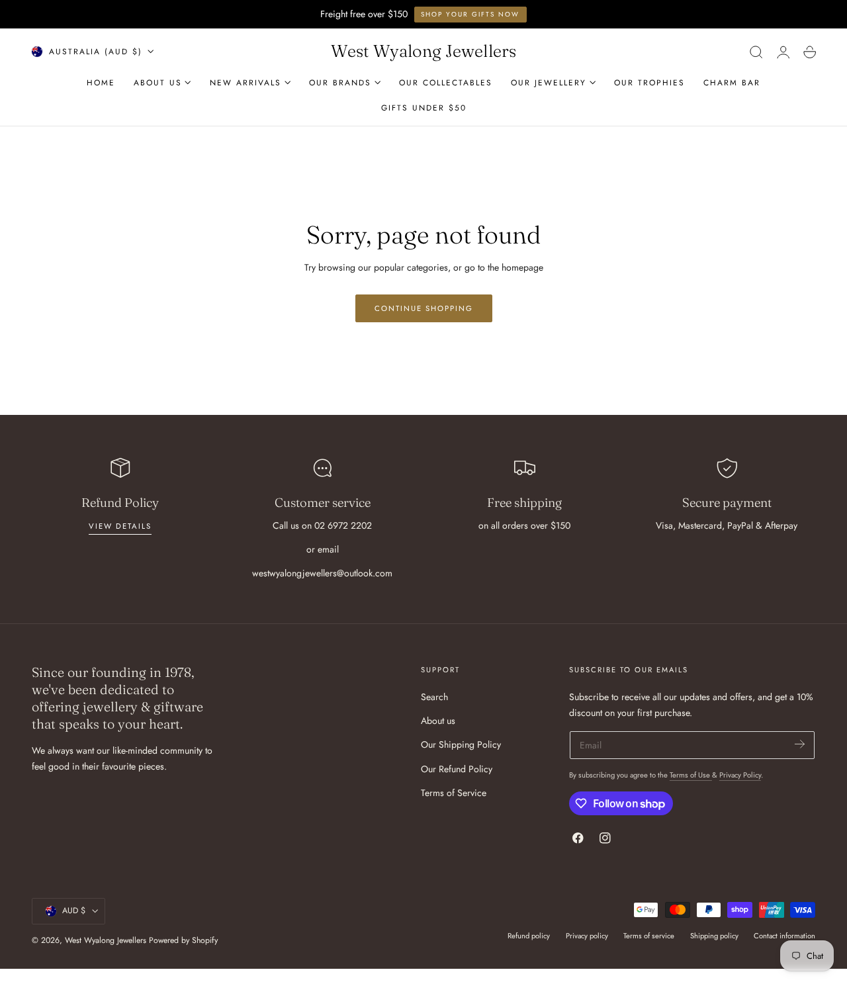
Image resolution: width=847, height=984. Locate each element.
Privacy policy (587, 935)
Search (434, 696)
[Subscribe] (799, 744)
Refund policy (529, 935)
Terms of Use (691, 775)
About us (438, 720)
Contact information (784, 935)
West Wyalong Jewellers (105, 940)
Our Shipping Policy (461, 744)
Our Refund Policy (456, 769)
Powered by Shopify (183, 940)
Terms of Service (453, 792)
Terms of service (648, 935)
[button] (756, 52)
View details (120, 526)
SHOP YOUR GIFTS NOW (470, 14)
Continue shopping (424, 308)
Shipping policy (714, 935)
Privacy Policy (740, 775)
